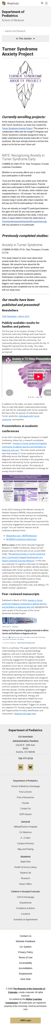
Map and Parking (25, 849)
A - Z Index (25, 838)
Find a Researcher (25, 797)
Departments (26, 903)
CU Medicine (25, 832)
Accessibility (25, 963)
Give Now (25, 979)
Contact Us (25, 808)
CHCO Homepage (25, 897)
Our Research (19, 31)
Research (25, 878)
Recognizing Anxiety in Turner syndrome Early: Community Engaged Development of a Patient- (23, 557)
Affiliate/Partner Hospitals (25, 827)
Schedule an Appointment (26, 919)
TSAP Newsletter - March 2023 (15, 316)
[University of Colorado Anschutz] (10, 3)
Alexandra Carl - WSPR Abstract (21, 535)
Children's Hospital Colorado (25, 891)
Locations (25, 914)
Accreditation (25, 968)
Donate (25, 803)
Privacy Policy (25, 952)
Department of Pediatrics (13, 14)
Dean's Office (25, 884)
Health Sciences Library (25, 867)
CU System (26, 946)
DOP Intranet (25, 814)
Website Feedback (25, 941)
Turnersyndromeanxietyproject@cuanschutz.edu (24, 221)
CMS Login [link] (25, 1020)
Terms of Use (25, 957)
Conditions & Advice (25, 908)
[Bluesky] (30, 771)
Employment (25, 973)
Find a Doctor (25, 792)
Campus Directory (25, 843)
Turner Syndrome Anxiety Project (17, 128)
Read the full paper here (25, 713)
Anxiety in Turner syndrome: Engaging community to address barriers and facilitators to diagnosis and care (24, 603)
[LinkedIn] (20, 771)
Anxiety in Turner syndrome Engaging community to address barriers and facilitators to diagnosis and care (24, 446)
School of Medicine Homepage (25, 786)
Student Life (25, 873)
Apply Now (25, 861)
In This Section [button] (24, 38)
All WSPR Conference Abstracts (21, 539)
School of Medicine (13, 20)
